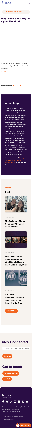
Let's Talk (7, 379)
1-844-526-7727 (6, 411)
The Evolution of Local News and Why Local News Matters (15, 224)
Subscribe (7, 356)
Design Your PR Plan (11, 373)
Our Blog (18, 160)
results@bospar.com (7, 414)
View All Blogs (11, 311)
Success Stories (10, 162)
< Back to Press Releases (13, 12)
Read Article (5, 72)
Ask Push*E (25, 425)
